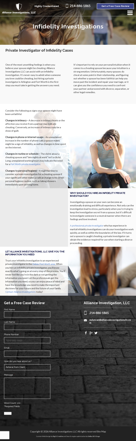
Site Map (101, 431)
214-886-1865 (80, 6)
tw (96, 333)
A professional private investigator (86, 225)
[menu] (130, 13)
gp (91, 333)
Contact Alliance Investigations (20, 292)
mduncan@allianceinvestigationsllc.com (110, 320)
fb (86, 333)
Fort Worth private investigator (25, 164)
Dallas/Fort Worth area (43, 264)
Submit (7, 413)
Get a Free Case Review (115, 6)
